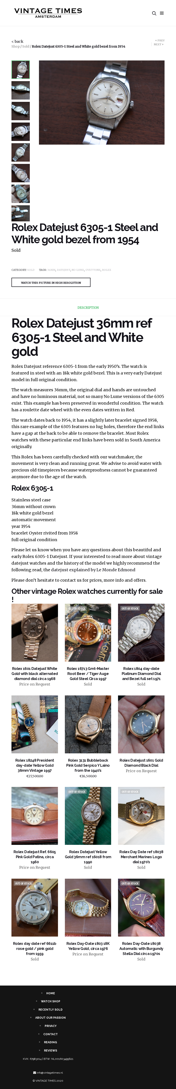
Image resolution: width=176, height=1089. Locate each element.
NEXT (157, 44)
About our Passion (50, 1017)
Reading (50, 1042)
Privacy (51, 1026)
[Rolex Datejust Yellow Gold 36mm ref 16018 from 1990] (88, 816)
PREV (161, 40)
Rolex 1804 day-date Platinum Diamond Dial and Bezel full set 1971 (141, 673)
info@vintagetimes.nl (50, 1072)
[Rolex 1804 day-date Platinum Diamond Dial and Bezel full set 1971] (141, 633)
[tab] (88, 308)
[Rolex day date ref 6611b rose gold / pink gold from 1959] (34, 908)
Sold (25, 46)
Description (88, 308)
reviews (50, 1050)
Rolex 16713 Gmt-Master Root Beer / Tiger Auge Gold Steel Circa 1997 (88, 673)
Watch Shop (50, 1001)
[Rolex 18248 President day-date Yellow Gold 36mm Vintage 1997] (34, 724)
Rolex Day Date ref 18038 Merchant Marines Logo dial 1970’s (141, 857)
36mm (51, 270)
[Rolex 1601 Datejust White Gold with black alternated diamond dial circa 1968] (34, 633)
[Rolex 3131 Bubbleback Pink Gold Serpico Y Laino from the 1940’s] (88, 724)
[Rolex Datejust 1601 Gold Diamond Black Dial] (141, 724)
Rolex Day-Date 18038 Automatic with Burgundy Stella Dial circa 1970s (141, 948)
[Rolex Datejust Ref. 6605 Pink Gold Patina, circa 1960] (34, 816)
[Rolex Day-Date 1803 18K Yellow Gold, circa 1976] (88, 908)
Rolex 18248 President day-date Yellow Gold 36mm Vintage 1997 (34, 765)
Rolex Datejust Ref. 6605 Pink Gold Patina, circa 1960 (35, 857)
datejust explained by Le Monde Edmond (92, 569)
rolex (106, 270)
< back (17, 41)
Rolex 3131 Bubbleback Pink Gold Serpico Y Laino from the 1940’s (88, 765)
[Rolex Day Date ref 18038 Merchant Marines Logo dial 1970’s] (141, 816)
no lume (78, 270)
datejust (63, 270)
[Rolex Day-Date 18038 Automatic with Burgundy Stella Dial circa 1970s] (141, 908)
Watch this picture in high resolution (51, 282)
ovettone (93, 270)
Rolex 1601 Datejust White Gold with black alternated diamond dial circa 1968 (34, 673)
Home (50, 993)
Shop (15, 46)
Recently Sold (50, 1009)
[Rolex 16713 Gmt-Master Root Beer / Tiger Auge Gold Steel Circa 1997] (88, 633)
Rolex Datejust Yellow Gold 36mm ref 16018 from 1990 (88, 857)
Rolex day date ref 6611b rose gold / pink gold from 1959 (34, 948)
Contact (50, 1034)
